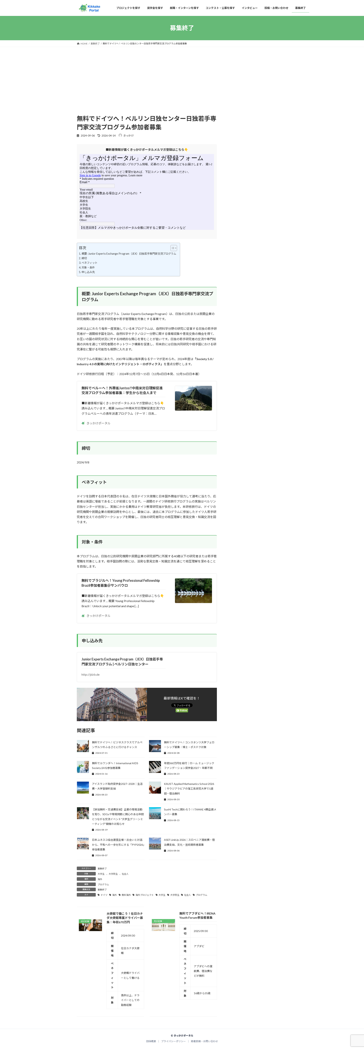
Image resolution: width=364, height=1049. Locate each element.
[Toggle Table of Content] (172, 248)
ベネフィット (89, 262)
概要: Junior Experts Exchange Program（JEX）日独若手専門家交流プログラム (129, 253)
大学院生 (113, 873)
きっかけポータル (98, 423)
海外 (100, 879)
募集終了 (102, 868)
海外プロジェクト (145, 895)
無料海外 (126, 895)
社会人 (125, 873)
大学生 (101, 873)
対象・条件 (88, 267)
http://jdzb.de (91, 674)
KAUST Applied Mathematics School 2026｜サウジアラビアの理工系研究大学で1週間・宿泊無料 (189, 788)
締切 (84, 258)
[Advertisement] (147, 85)
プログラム (103, 884)
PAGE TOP (352, 1014)
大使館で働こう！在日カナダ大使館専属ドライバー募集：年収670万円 (125, 918)
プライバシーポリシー (173, 1041)
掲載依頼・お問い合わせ (204, 1041)
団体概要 (151, 1041)
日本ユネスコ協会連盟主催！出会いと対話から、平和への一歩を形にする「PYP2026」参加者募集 (118, 844)
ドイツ (104, 895)
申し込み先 (88, 272)
